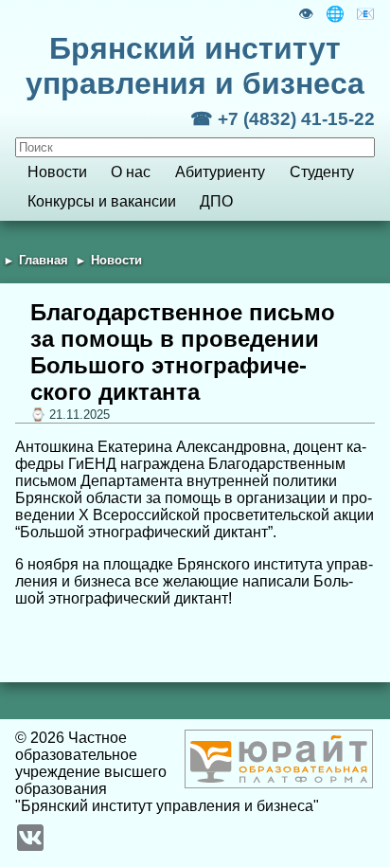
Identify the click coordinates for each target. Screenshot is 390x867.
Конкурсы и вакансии (101, 201)
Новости (57, 172)
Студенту (322, 172)
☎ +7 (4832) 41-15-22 (282, 119)
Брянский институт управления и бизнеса (195, 65)
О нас (131, 172)
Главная (43, 260)
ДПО (216, 201)
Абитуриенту (220, 172)
